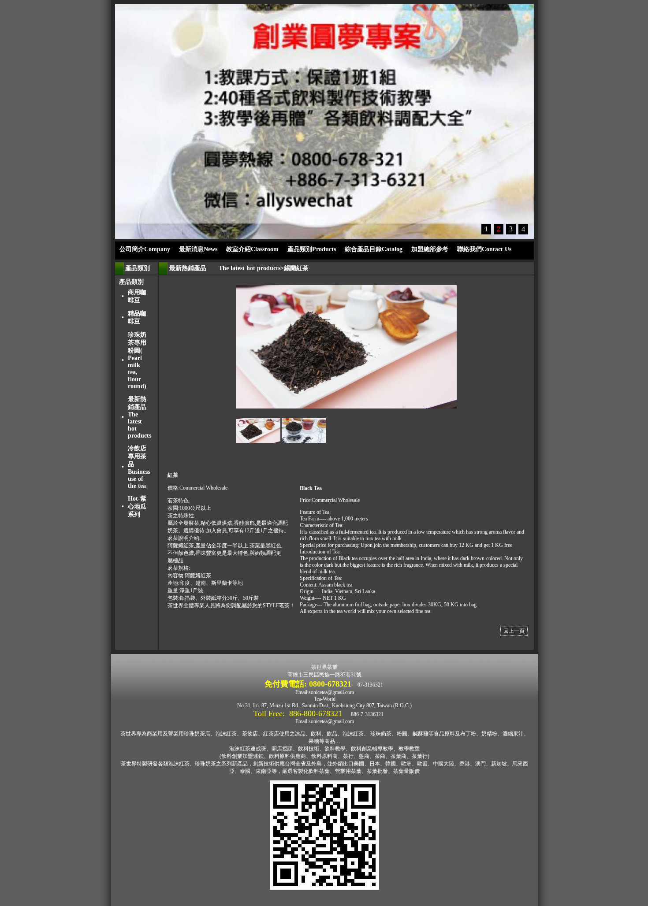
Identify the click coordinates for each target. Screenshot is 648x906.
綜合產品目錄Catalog (373, 249)
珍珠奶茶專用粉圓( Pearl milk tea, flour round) (137, 360)
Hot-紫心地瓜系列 (137, 506)
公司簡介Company (144, 249)
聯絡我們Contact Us (484, 249)
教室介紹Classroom (252, 249)
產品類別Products (311, 249)
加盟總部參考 (429, 249)
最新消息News (198, 249)
